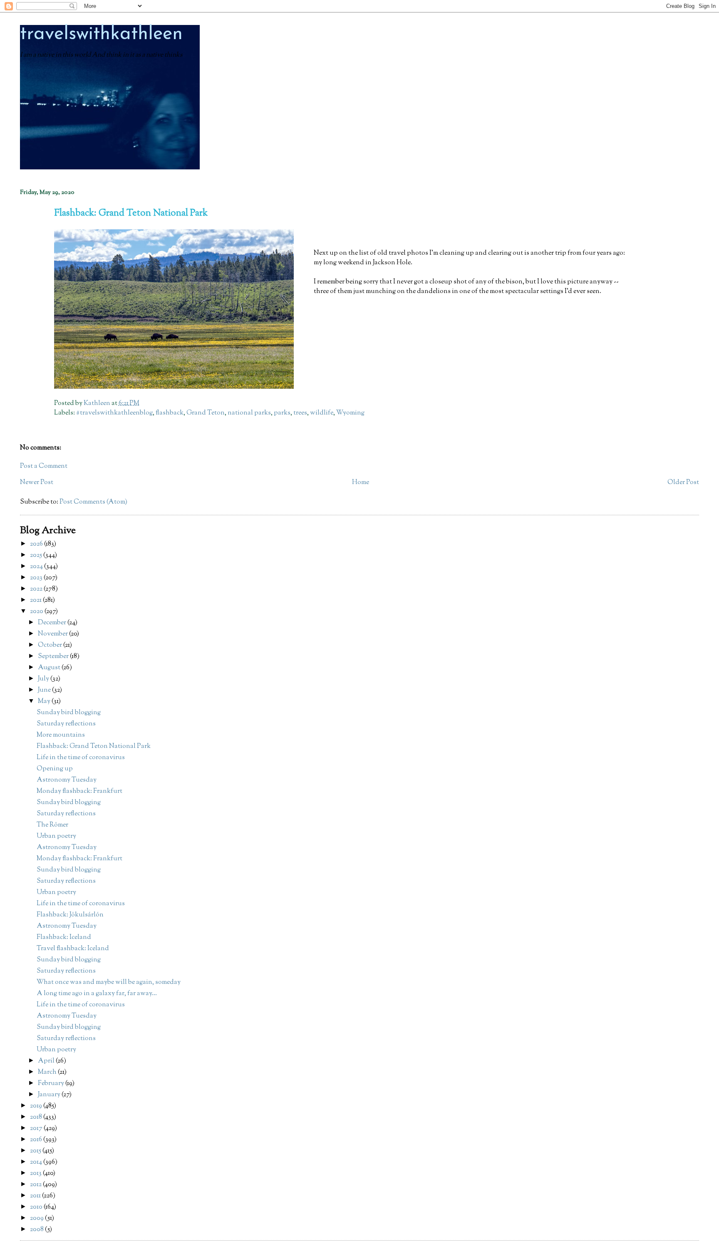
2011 (36, 1196)
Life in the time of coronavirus (81, 757)
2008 (37, 1229)
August (50, 668)
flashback (169, 413)
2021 (36, 600)
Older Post (683, 482)
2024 (37, 566)
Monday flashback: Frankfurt (79, 791)
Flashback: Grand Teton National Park (94, 746)
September (54, 656)
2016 (36, 1140)
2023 (37, 578)
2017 (37, 1128)
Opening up (55, 769)
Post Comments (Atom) (93, 502)
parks (282, 413)
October (50, 645)
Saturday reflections (66, 724)
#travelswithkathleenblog (114, 413)
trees (300, 413)
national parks (249, 413)
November (53, 634)
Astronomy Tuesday (67, 780)
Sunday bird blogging (69, 713)
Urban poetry (56, 836)
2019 (36, 1106)
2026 (37, 544)
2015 (36, 1151)
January (50, 1095)
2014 (36, 1162)
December (52, 623)
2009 (37, 1218)
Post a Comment (43, 466)
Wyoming (350, 413)
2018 (36, 1117)
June (45, 690)
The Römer (52, 825)
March (48, 1072)
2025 (36, 555)
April (47, 1061)
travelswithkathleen (101, 34)
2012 (36, 1184)
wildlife (321, 413)
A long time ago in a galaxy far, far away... (97, 993)
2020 (37, 611)
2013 (36, 1173)
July (44, 679)
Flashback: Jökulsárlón (70, 915)
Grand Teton (205, 413)
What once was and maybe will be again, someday (109, 982)
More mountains (61, 735)
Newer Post (36, 482)
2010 (37, 1207)
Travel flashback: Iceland (73, 949)
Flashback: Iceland (64, 937)
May (45, 701)
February (51, 1083)
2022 (37, 589)
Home (360, 482)
